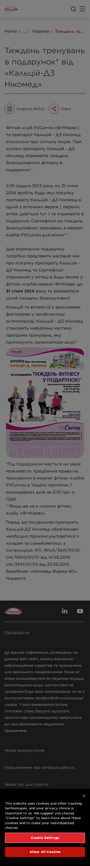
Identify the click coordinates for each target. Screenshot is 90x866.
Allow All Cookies (45, 852)
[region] (45, 827)
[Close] (84, 795)
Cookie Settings (45, 838)
